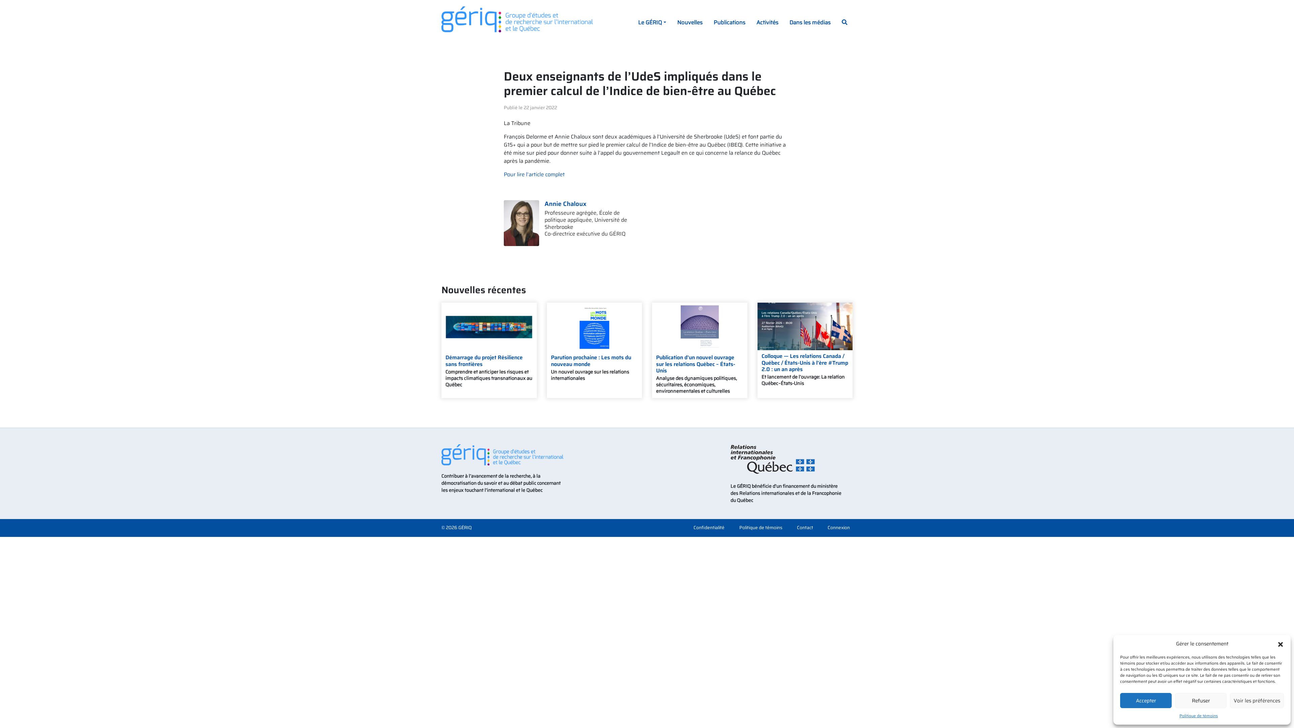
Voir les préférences (1257, 701)
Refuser (1201, 701)
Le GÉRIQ (650, 22)
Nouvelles (690, 22)
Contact (805, 527)
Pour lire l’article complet (534, 174)
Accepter (1146, 701)
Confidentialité (709, 527)
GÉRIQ (465, 527)
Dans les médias (810, 22)
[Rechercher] (844, 23)
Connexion (839, 527)
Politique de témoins (1198, 715)
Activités (767, 22)
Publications (729, 22)
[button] (1280, 643)
